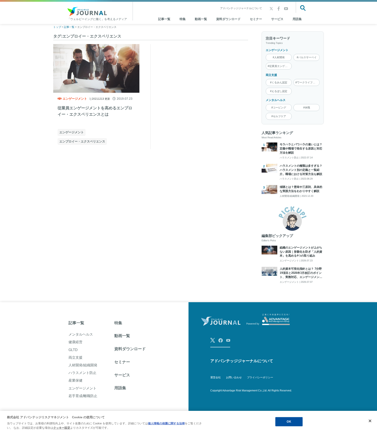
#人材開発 (279, 57)
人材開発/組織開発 (83, 365)
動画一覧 (201, 19)
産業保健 (75, 380)
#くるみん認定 (278, 82)
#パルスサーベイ (307, 57)
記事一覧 (76, 323)
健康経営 (75, 342)
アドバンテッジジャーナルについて (241, 8)
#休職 (306, 107)
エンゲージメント (75, 98)
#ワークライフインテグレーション (307, 82)
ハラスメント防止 (82, 373)
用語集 (297, 19)
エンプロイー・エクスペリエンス (82, 141)
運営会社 (215, 377)
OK (289, 421)
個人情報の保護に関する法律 (166, 423)
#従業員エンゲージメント (280, 66)
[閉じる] (370, 421)
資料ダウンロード (228, 19)
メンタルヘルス (276, 100)
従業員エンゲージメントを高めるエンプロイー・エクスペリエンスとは (95, 111)
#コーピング (278, 107)
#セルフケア (278, 116)
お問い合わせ (234, 377)
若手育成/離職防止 (83, 396)
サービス (277, 19)
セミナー (256, 19)
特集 (183, 19)
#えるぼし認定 (278, 91)
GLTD (73, 350)
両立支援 (271, 75)
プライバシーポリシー (260, 377)
